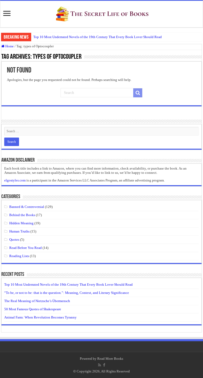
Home (9, 46)
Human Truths (19, 231)
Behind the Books (22, 215)
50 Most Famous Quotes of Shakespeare (32, 309)
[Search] (137, 92)
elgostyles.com (15, 180)
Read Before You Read (25, 248)
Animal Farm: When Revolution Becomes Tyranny (40, 317)
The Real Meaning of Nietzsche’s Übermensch (37, 301)
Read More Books (110, 359)
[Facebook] (104, 365)
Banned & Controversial (26, 207)
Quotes (14, 240)
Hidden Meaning (21, 223)
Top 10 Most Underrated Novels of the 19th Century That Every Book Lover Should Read (97, 37)
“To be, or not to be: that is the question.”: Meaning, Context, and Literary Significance (66, 293)
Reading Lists (19, 256)
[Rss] (100, 365)
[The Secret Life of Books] (101, 13)
